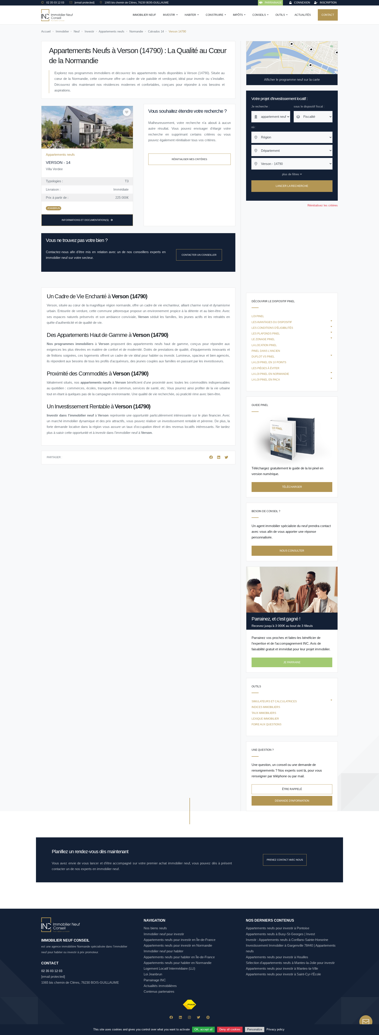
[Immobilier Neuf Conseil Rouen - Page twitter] (198, 1017)
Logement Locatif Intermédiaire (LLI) (169, 968)
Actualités (303, 14)
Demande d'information (292, 800)
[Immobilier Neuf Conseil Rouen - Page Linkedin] (180, 1017)
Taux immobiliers (264, 713)
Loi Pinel (258, 316)
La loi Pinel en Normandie (270, 373)
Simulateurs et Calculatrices (274, 701)
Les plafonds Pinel (266, 333)
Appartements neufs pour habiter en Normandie (177, 963)
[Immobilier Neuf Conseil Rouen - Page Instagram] (189, 1017)
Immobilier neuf (144, 14)
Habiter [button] (191, 14)
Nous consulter (292, 550)
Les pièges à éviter (265, 368)
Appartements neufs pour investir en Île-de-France (179, 940)
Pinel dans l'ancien (266, 350)
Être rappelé (292, 789)
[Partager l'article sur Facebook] (211, 457)
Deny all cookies (229, 1029)
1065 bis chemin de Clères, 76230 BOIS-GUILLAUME (80, 982)
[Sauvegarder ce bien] (127, 112)
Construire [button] (215, 14)
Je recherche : (260, 106)
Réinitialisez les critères (322, 205)
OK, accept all (203, 1029)
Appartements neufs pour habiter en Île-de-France (179, 957)
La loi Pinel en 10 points (269, 362)
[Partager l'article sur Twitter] (226, 457)
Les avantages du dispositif (272, 322)
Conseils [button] (259, 14)
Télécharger (292, 486)
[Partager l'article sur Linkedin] (219, 457)
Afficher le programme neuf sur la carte (292, 79)
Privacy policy (275, 1029)
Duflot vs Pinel (263, 356)
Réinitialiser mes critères (189, 159)
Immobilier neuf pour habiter (163, 951)
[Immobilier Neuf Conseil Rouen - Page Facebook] (171, 1017)
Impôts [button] (238, 14)
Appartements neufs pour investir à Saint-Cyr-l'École (283, 974)
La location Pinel (264, 345)
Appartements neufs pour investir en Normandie (178, 945)
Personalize (254, 1029)
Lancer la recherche (292, 186)
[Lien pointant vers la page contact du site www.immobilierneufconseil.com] (365, 1021)
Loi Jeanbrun (153, 974)
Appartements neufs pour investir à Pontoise (277, 928)
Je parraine (291, 662)
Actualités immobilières (160, 986)
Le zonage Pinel (263, 339)
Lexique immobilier (265, 718)
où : (253, 127)
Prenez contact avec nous (285, 859)
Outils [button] (280, 14)
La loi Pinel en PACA (266, 379)
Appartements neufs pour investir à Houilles (277, 957)
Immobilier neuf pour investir (164, 934)
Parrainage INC (155, 980)
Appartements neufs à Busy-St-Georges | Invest (280, 934)
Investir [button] (169, 14)
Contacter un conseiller (199, 255)
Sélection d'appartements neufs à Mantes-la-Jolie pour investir (290, 963)
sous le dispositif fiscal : (309, 106)
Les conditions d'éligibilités (272, 327)
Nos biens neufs (155, 928)
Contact (328, 14)
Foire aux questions (266, 724)
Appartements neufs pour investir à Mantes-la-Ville (282, 968)
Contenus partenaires (159, 991)
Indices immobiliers (266, 707)
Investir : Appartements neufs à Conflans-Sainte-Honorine (287, 940)
